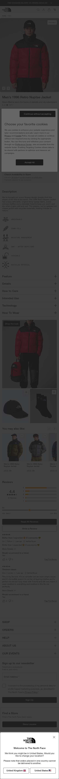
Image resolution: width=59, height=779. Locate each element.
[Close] (54, 737)
